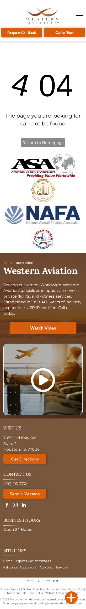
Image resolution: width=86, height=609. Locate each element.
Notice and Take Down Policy (25, 593)
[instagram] (15, 505)
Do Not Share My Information (41, 589)
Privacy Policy (9, 589)
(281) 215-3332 (15, 483)
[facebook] (7, 505)
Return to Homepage (43, 142)
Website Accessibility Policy (62, 593)
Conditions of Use (73, 589)
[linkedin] (23, 505)
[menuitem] (9, 561)
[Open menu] (79, 15)
